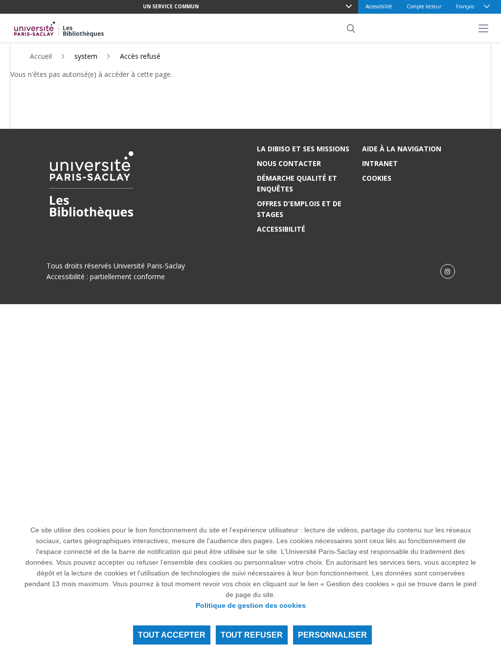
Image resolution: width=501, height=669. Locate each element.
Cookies (376, 178)
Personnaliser (332, 635)
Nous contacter (289, 163)
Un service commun (171, 6)
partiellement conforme (127, 276)
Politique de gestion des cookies (251, 605)
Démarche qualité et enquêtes (297, 183)
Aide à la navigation (401, 148)
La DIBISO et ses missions (303, 148)
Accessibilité (378, 6)
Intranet (380, 163)
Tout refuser (252, 635)
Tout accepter (171, 635)
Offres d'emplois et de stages (299, 209)
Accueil (41, 56)
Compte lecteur (424, 6)
